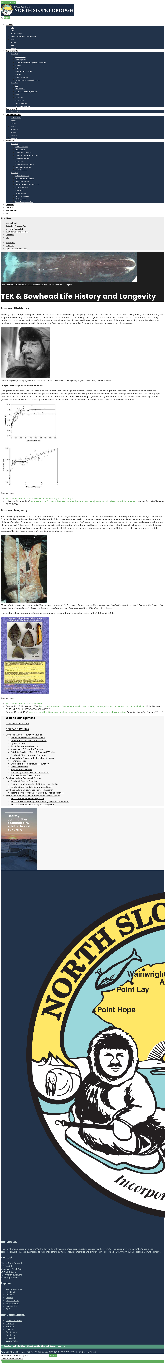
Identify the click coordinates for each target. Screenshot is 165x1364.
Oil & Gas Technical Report (24, 179)
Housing (18, 74)
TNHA (12, 45)
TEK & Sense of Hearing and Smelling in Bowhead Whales (40, 801)
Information (11, 141)
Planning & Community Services (26, 92)
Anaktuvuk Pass (16, 118)
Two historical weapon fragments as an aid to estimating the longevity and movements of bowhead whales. (92, 706)
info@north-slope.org (11, 1274)
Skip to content (8, 2)
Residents (11, 1291)
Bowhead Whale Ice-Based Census (28, 737)
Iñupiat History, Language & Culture (27, 80)
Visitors (9, 25)
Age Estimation (18, 743)
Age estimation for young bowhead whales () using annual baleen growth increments (83, 501)
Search (53, 1355)
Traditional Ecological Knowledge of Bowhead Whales (24, 285)
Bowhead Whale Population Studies (24, 734)
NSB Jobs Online (16, 112)
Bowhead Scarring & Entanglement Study (31, 787)
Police (17, 95)
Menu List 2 (14, 83)
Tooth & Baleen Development (26, 775)
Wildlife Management (22, 106)
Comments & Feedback (23, 153)
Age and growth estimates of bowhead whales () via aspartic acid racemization (77, 712)
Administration (20, 57)
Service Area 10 (20, 193)
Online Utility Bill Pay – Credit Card (27, 184)
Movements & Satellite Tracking (27, 749)
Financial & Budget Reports (24, 164)
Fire (16, 68)
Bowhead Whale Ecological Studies (23, 778)
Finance (18, 65)
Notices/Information (22, 176)
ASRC (12, 31)
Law (16, 86)
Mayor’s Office (20, 89)
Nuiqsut (13, 126)
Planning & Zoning (21, 187)
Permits (13, 42)
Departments (12, 51)
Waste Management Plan (24, 202)
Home (3, 285)
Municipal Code (20, 199)
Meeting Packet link (14, 229)
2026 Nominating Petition (17, 232)
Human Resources (21, 77)
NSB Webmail (11, 210)
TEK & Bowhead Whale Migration (27, 798)
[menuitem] (85, 36)
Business (10, 1294)
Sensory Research (19, 766)
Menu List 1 (14, 54)
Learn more (57, 1346)
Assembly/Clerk (20, 60)
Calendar (10, 204)
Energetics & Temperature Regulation (30, 763)
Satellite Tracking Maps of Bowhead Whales (33, 752)
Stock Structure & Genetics (24, 746)
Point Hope (14, 129)
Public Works (19, 100)
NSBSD (13, 39)
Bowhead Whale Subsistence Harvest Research (29, 789)
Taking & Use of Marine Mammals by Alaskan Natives (37, 792)
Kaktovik (13, 124)
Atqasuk (13, 121)
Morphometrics (18, 760)
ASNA (12, 28)
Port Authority (19, 97)
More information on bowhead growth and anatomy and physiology (39, 498)
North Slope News (21, 170)
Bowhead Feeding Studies (24, 781)
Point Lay (14, 132)
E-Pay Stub (19, 161)
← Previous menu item (17, 723)
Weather (13, 48)
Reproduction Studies (21, 769)
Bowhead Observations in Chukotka (28, 755)
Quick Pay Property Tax (16, 226)
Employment (11, 109)
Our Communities (13, 115)
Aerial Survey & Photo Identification (29, 740)
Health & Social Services (23, 71)
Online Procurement (22, 182)
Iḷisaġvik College (16, 34)
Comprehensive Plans (22, 158)
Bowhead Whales (17, 729)
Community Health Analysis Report (27, 155)
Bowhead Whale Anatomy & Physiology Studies (30, 758)
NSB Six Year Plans (21, 147)
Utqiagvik (14, 135)
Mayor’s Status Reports (23, 167)
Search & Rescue (21, 103)
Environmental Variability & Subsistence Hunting (35, 784)
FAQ (7, 213)
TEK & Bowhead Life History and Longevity (32, 804)
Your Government (14, 1288)
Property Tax (19, 190)
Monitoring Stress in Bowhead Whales (30, 772)
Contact (9, 207)
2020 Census (20, 150)
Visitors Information (22, 196)
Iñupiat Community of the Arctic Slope (23, 36)
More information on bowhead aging (24, 703)
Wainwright (14, 138)
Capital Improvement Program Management (30, 63)
